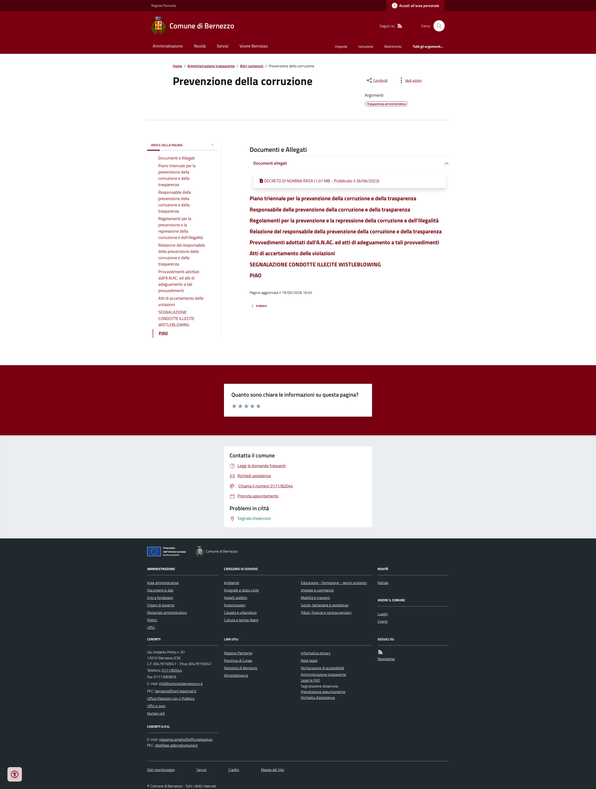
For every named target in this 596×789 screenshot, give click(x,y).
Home (177, 66)
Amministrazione (168, 46)
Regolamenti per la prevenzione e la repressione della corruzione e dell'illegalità (344, 220)
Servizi (222, 46)
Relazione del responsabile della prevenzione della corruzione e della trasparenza (346, 231)
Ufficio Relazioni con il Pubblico (170, 698)
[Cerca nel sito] (437, 25)
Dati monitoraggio (161, 769)
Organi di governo (160, 605)
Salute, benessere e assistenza (324, 605)
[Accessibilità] (14, 774)
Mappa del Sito (272, 769)
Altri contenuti (251, 66)
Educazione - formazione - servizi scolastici (334, 582)
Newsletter (386, 659)
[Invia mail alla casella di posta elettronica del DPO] (186, 739)
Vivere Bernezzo (254, 46)
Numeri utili (156, 713)
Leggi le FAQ (310, 680)
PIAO (255, 275)
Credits (233, 769)
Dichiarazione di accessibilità (322, 668)
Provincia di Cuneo (238, 660)
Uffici (151, 627)
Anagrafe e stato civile (241, 590)
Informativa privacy (316, 653)
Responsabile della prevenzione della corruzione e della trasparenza (330, 209)
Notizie (383, 582)
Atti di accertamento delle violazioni (292, 253)
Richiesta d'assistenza (318, 697)
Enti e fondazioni (160, 597)
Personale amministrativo (167, 612)
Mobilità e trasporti (315, 597)
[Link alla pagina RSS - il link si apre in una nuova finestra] (400, 26)
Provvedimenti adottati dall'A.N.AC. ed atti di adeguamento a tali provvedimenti (344, 242)
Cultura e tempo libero (241, 620)
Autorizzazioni (234, 605)
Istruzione (366, 46)
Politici (152, 620)
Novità (200, 46)
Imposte (341, 46)
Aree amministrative (163, 582)
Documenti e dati (160, 590)
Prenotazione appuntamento (323, 691)
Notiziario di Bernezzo (240, 668)
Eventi (383, 621)
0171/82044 (172, 670)
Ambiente (231, 582)
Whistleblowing (236, 675)
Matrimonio (393, 46)
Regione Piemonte (163, 5)
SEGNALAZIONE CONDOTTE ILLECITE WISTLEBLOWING (315, 264)
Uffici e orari (156, 706)
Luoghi (383, 614)
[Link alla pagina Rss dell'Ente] (380, 652)
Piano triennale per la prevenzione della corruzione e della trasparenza (333, 198)
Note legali (309, 660)
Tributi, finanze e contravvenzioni (326, 612)
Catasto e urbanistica (240, 612)
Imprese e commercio (317, 590)
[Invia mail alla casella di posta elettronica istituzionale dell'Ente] (181, 683)
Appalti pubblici (235, 597)
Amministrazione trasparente (211, 66)
